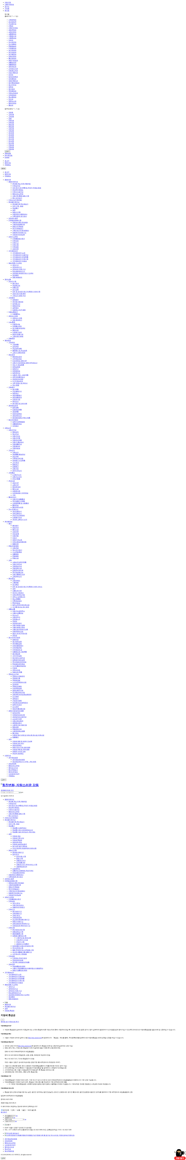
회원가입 (8, 163)
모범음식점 (16, 491)
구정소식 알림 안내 (19, 296)
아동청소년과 (13, 71)
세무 (14, 210)
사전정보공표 (17, 359)
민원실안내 (16, 186)
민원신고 (15, 243)
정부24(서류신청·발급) (20, 222)
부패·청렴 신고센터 (15, 263)
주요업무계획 (17, 348)
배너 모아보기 (17, 198)
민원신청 (15, 245)
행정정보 (8, 340)
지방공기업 (16, 399)
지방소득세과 (13, 93)
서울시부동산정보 (18, 627)
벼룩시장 (15, 287)
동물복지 (15, 737)
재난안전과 (12, 85)
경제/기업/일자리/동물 (16, 711)
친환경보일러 (17, 601)
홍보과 (11, 105)
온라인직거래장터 (18, 515)
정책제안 (15, 300)
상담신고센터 (13, 237)
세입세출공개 (17, 397)
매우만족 (6, 1110)
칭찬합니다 (16, 304)
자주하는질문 (13, 218)
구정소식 (12, 450)
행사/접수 (15, 283)
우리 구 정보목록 (18, 365)
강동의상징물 (17, 440)
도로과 (11, 40)
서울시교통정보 (17, 613)
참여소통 (8, 279)
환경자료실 (16, 603)
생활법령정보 (17, 424)
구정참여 (12, 298)
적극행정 (15, 275)
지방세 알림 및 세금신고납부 (22, 741)
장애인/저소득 (17, 540)
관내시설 (12, 481)
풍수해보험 (16, 654)
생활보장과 (12, 62)
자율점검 (12, 338)
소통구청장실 (9, 4)
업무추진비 (16, 373)
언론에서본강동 (17, 458)
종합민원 (8, 180)
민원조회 (15, 247)
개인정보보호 (13, 757)
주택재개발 (16, 680)
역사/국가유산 (17, 550)
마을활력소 (16, 314)
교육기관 (15, 485)
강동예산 (12, 387)
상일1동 (11, 129)
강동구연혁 (16, 438)
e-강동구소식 (16, 475)
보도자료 (15, 456)
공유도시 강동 (17, 318)
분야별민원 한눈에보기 (20, 204)
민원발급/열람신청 (15, 220)
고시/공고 (15, 462)
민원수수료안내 (17, 192)
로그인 (7, 161)
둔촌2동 (11, 122)
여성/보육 (15, 534)
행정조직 (15, 432)
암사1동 (11, 139)
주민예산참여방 (17, 302)
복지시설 (15, 489)
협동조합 (15, 727)
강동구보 (15, 468)
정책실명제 (16, 367)
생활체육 (15, 554)
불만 (24, 1110)
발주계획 (15, 407)
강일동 (11, 112)
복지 (10, 523)
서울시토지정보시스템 (20, 629)
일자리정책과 (13, 77)
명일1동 (11, 124)
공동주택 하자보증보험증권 (21, 694)
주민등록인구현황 (18, 501)
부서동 (7, 10)
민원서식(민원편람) (15, 200)
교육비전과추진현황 (19, 562)
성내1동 (11, 133)
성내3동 (11, 137)
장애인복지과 (13, 81)
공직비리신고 (17, 267)
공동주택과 (12, 30)
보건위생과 (12, 50)
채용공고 (15, 464)
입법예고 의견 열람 (19, 310)
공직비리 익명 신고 (19, 269)
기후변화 (15, 582)
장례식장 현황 (17, 672)
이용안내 (8, 755)
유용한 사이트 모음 (19, 751)
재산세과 (12, 89)
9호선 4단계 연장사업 (19, 633)
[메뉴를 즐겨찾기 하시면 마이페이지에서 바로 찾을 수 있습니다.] (1, 1020)
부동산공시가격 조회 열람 (21, 747)
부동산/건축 (16, 212)
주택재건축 (16, 678)
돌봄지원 (15, 544)
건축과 (11, 26)
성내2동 (11, 135)
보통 (18, 1110)
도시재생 (15, 696)
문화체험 (15, 556)
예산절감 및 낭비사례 (19, 403)
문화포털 (8, 153)
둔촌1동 (11, 120)
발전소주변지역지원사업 (20, 605)
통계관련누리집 (17, 507)
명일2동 (11, 127)
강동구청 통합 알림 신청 (20, 196)
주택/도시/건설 (14, 674)
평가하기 (4, 1112)
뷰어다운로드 (13, 772)
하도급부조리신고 (18, 271)
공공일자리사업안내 (19, 717)
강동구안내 (12, 430)
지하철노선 (16, 619)
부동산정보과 (13, 60)
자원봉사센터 (17, 326)
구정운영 (12, 342)
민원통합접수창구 (18, 239)
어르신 (14, 538)
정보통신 (15, 208)
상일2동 (11, 131)
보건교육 (15, 289)
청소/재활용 (16, 599)
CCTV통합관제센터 (19, 666)
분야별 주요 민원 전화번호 (21, 184)
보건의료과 (12, 52)
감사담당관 (12, 22)
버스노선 (15, 615)
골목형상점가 (17, 723)
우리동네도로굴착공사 (20, 703)
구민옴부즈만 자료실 (19, 261)
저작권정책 (12, 764)
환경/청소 (12, 578)
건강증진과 (12, 24)
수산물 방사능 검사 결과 (20, 607)
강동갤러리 (16, 446)
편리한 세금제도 (18, 753)
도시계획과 (12, 44)
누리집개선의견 (14, 774)
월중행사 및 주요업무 (19, 350)
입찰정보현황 (17, 409)
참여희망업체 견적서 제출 (21, 418)
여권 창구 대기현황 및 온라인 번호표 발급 (26, 188)
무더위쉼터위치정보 (19, 662)
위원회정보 (16, 371)
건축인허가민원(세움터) (20, 230)
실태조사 (15, 698)
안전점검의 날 (17, 650)
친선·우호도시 (13, 509)
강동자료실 (16, 448)
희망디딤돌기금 (17, 334)
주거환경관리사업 (18, 692)
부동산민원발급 (17, 226)
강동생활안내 (17, 444)
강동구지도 (16, 436)
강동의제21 (16, 580)
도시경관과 (12, 42)
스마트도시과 (13, 68)
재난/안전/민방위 (14, 637)
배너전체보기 (13, 770)
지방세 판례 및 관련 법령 (20, 749)
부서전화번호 (9, 1151)
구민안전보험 (17, 656)
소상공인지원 (17, 719)
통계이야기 (12, 497)
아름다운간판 (17, 591)
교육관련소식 (17, 576)
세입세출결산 (17, 395)
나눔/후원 (12, 322)
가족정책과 (12, 20)
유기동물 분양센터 (18, 328)
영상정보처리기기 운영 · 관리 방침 (24, 762)
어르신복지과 (13, 73)
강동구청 (8, 2)
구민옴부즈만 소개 (18, 253)
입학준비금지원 (17, 570)
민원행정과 (12, 48)
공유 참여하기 (17, 320)
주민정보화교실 (17, 572)
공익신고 (15, 265)
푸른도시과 (12, 101)
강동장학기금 (17, 568)
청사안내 (15, 434)
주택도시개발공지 (18, 676)
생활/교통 (12, 609)
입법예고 (15, 466)
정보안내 (15, 527)
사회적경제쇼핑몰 (18, 731)
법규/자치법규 (13, 420)
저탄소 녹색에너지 (18, 597)
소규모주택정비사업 (19, 682)
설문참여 (15, 308)
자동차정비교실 (17, 631)
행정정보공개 (17, 357)
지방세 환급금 (9, 1010)
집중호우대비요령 (18, 660)
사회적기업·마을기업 (19, 725)
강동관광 (15, 548)
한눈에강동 (8, 155)
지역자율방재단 (17, 646)
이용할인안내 (17, 517)
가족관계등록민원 (18, 224)
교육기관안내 (17, 564)
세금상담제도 (17, 745)
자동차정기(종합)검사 (19, 214)
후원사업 (15, 330)
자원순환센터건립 (18, 595)
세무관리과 (12, 66)
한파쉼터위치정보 (18, 664)
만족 (13, 1110)
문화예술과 (12, 46)
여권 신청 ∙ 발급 (17, 206)
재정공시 (15, 393)
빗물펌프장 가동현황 (19, 652)
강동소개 (8, 428)
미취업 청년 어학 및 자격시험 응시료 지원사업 (28, 735)
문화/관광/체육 (14, 546)
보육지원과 (12, 56)
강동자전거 (16, 617)
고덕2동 (11, 116)
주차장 (14, 635)
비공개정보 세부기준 (19, 361)
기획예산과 (12, 36)
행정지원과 (12, 103)
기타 (14, 495)
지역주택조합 (17, 688)
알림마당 (15, 639)
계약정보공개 (13, 405)
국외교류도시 (17, 513)
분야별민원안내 (14, 202)
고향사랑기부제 (17, 336)
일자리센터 (16, 713)
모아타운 (15, 684)
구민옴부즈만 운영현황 (20, 257)
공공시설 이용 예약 (19, 293)
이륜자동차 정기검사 (19, 216)
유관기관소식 (17, 471)
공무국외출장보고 (18, 377)
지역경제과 (12, 95)
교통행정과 (12, 34)
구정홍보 (12, 473)
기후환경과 (12, 38)
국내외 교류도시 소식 (19, 519)
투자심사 (15, 401)
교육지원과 (12, 32)
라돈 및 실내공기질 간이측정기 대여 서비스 (27, 587)
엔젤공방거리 (17, 729)
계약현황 (15, 412)
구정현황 (15, 344)
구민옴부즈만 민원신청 (20, 259)
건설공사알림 (17, 700)
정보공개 (12, 355)
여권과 (11, 75)
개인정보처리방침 (18, 759)
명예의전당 (16, 306)
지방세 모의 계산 (18, 743)
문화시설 (15, 558)
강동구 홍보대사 (18, 442)
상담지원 (15, 249)
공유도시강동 (13, 316)
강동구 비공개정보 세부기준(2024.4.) (24, 363)
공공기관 (15, 483)
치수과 (11, 99)
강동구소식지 (17, 477)
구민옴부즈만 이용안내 (20, 255)
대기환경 (15, 584)
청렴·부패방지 (17, 277)
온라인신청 (12, 281)
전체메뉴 (8, 165)
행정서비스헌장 (17, 194)
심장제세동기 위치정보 (20, 493)
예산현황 (15, 389)
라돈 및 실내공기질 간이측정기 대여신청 (26, 291)
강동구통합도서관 (18, 574)
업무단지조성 (17, 705)
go (17, 1115)
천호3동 (11, 149)
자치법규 (15, 426)
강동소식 (15, 452)
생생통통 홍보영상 (18, 454)
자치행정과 (12, 79)
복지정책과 (12, 58)
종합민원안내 (13, 182)
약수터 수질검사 (18, 593)
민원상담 (15, 241)
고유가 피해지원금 (18, 352)
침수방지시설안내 (18, 658)
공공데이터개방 (17, 379)
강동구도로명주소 (18, 611)
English (7, 157)
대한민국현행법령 (18, 422)
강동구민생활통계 (18, 499)
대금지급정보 (17, 414)
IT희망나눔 (16, 324)
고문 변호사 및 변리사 (20, 383)
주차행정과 (12, 91)
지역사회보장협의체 (19, 542)
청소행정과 (12, 97)
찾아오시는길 (13, 768)
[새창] (12, 1133)
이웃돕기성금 (17, 332)
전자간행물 (16, 479)
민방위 (14, 668)
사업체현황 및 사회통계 (20, 503)
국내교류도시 (17, 511)
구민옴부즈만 (13, 251)
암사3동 (11, 143)
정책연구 (15, 369)
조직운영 (15, 346)
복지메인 (15, 525)
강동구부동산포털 (18, 625)
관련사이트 (16, 670)
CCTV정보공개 (17, 381)
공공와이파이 (17, 623)
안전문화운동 (17, 648)
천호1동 (11, 145)
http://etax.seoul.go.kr (35, 1038)
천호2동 (11, 147)
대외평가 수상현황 (18, 460)
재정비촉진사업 (17, 690)
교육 (10, 560)
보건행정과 (12, 54)
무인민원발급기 (17, 228)
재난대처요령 (17, 641)
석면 (14, 589)
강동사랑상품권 (17, 721)
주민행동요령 (17, 643)
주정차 (14, 621)
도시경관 (15, 707)
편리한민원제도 (17, 190)
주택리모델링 (17, 686)
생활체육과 (12, 64)
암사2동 (11, 141)
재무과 (11, 87)
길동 (10, 118)
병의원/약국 (16, 487)
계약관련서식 (17, 416)
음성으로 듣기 (14, 1021)
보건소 (7, 6)
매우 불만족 (32, 1110)
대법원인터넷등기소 (19, 232)
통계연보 (15, 505)
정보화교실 (16, 285)
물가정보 (15, 733)
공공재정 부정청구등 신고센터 (22, 273)
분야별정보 (8, 521)
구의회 (7, 8)
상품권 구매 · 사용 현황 (20, 375)
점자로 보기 (5, 1021)
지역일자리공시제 (18, 715)
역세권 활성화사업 (18, 709)
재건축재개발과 (14, 83)
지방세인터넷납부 (18, 234)
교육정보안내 (17, 566)
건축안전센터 (13, 28)
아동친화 (15, 536)
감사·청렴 (15, 385)
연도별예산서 (17, 391)
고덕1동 (11, 114)
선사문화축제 (17, 552)
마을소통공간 (13, 312)
